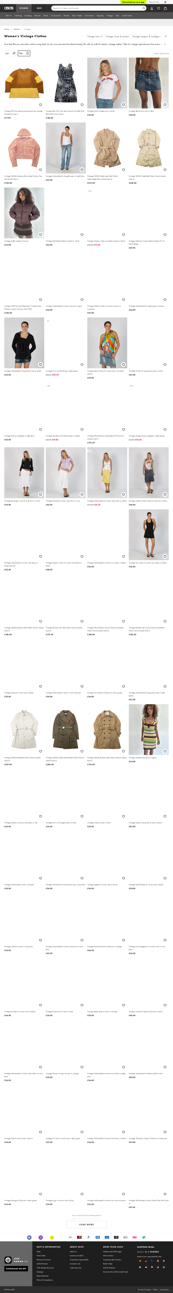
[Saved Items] (158, 8)
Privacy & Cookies (144, 1290)
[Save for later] (40, 105)
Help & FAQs (154, 2)
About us (73, 1251)
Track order (41, 1255)
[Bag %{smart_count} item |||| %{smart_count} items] (165, 8)
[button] (140, 1261)
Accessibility (164, 1290)
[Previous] (84, 36)
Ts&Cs (155, 1290)
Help (38, 1251)
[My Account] (151, 8)
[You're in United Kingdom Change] (165, 2)
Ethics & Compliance (45, 1280)
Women (17, 29)
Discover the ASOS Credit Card (115, 1272)
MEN (39, 8)
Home (6, 29)
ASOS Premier (42, 1263)
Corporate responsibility (79, 1259)
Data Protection (43, 1276)
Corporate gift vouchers (112, 1259)
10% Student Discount (45, 1267)
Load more (86, 1224)
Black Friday (108, 1263)
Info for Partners (109, 1267)
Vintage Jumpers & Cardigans (147, 36)
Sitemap (40, 1272)
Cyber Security (75, 1267)
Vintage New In (94, 36)
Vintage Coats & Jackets (117, 36)
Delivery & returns (44, 1259)
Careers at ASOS (76, 1255)
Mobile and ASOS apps (112, 1251)
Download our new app (133, 2)
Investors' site (75, 1263)
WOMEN (23, 8)
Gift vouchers (108, 1255)
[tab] (8, 15)
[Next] (166, 36)
